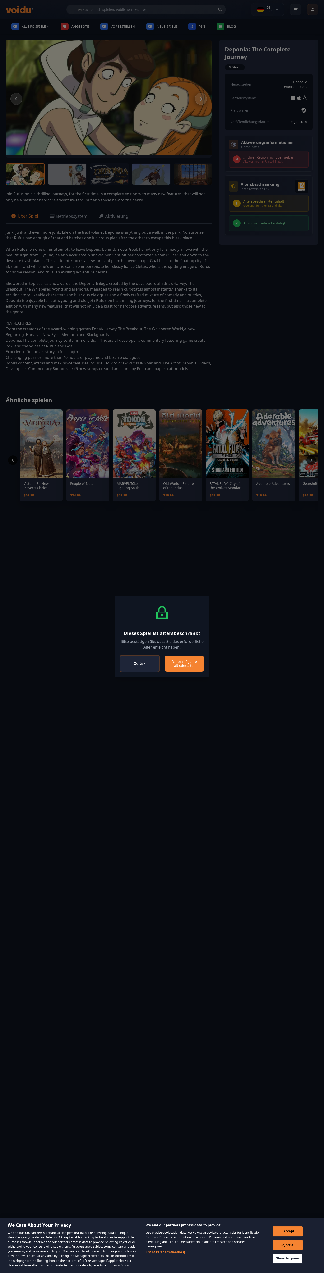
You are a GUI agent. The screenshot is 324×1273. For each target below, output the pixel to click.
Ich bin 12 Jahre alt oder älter (184, 663)
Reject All (287, 1245)
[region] (162, 1245)
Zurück (139, 663)
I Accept (288, 1231)
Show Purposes (288, 1258)
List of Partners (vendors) (165, 1252)
